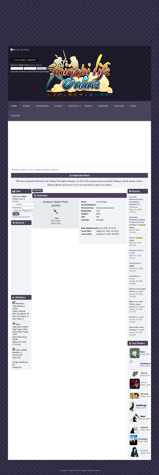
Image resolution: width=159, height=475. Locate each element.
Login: (18, 204)
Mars (142, 352)
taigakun (144, 427)
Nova (142, 416)
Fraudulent (142, 439)
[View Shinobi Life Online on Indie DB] (20, 50)
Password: (17, 208)
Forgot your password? (21, 217)
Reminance (145, 363)
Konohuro (144, 450)
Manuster (144, 394)
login (31, 65)
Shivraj (143, 373)
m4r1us (143, 382)
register (38, 65)
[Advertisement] (44, 24)
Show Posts (56, 221)
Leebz (131, 266)
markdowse (133, 207)
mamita (132, 253)
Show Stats (55, 223)
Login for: (17, 211)
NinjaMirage (141, 405)
